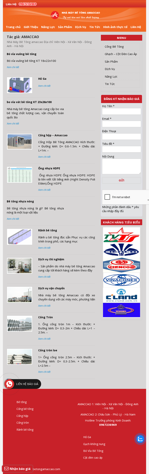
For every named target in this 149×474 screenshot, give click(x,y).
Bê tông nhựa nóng (20, 201)
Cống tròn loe (47, 350)
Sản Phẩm (65, 27)
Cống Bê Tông (114, 46)
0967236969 (27, 4)
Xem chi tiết (13, 67)
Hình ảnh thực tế (115, 27)
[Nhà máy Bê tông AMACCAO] (74, 15)
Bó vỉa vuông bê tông (21, 54)
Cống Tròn (45, 317)
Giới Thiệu (31, 27)
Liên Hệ (136, 27)
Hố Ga (42, 78)
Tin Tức (94, 27)
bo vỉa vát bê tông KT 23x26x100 (29, 102)
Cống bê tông (24, 409)
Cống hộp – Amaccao (53, 135)
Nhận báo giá (20, 469)
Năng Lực (48, 27)
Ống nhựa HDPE (49, 168)
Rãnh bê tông (47, 230)
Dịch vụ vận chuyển (51, 288)
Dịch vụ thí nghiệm (51, 259)
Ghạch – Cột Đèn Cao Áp (121, 54)
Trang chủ (13, 27)
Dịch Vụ (80, 27)
